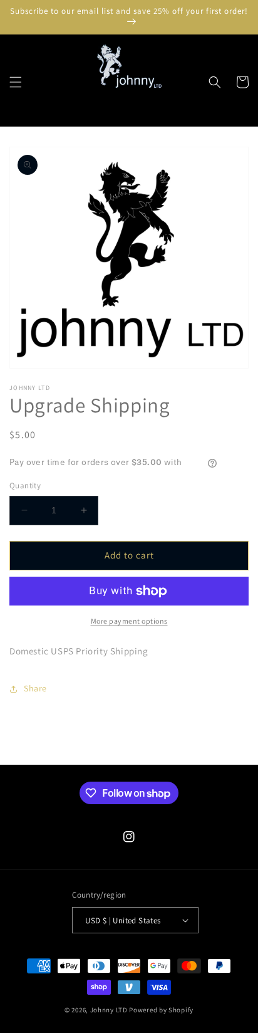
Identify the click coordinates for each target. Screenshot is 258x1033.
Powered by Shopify (161, 1009)
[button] (15, 82)
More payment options (129, 621)
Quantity (25, 485)
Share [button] (35, 688)
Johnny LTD (109, 1009)
